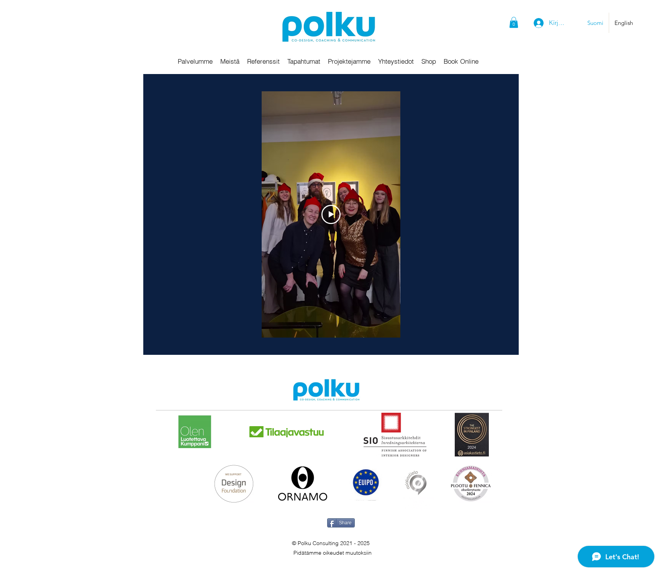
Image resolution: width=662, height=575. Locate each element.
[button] (513, 22)
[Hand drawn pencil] (326, 390)
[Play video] (331, 214)
